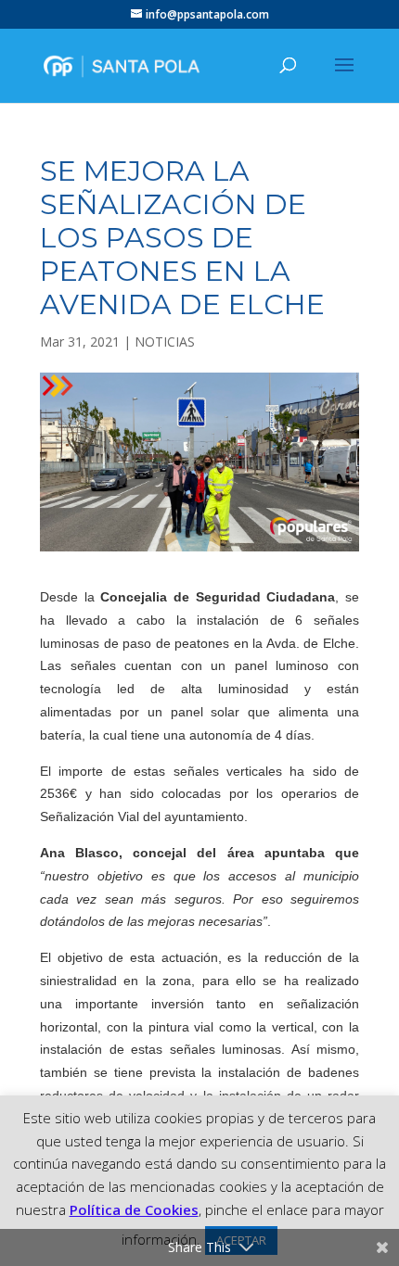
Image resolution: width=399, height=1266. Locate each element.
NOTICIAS (165, 341)
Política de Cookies (134, 1209)
